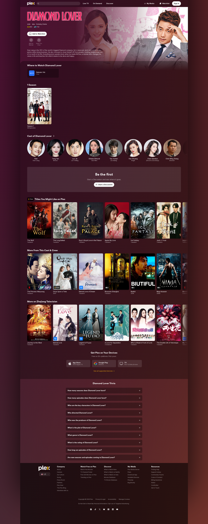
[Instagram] (91, 509)
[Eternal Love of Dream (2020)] (91, 273)
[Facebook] (108, 509)
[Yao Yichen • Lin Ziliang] (114, 150)
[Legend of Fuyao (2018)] (91, 325)
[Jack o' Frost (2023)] (169, 222)
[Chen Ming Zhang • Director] (172, 150)
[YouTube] (117, 509)
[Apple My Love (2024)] (117, 222)
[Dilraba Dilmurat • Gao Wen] (94, 150)
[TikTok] (95, 509)
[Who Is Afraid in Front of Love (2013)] (143, 325)
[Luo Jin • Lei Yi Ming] (75, 150)
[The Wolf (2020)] (39, 222)
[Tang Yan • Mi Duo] (55, 150)
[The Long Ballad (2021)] (65, 222)
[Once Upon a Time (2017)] (65, 273)
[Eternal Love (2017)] (65, 325)
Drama (44, 24)
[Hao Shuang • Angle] (133, 150)
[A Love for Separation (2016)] (117, 325)
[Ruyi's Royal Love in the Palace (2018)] (91, 222)
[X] (100, 509)
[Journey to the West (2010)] (39, 325)
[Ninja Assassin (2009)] (169, 273)
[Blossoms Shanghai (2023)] (117, 273)
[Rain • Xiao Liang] (36, 150)
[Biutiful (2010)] (143, 273)
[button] (39, 42)
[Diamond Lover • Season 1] (39, 108)
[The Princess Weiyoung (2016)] (39, 273)
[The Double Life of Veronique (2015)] (169, 325)
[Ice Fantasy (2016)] (143, 222)
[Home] (31, 3)
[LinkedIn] (113, 509)
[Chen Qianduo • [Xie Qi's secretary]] (152, 150)
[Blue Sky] (104, 509)
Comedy (39, 24)
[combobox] (60, 3)
